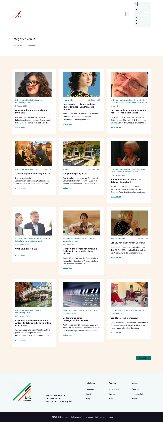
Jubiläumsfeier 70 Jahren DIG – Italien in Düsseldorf (126, 180)
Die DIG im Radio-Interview (124, 318)
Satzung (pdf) (76, 417)
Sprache (38, 100)
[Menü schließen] (136, 4)
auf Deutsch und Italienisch (120, 100)
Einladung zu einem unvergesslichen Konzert (76, 319)
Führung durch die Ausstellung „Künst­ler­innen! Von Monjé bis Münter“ (79, 106)
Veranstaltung (20, 102)
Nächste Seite (143, 358)
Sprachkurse (114, 389)
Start (140, 9)
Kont (134, 399)
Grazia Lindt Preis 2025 (27, 249)
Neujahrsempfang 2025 (75, 173)
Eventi (88, 394)
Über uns (135, 389)
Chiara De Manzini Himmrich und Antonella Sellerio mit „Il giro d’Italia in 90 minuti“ (33, 323)
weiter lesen (20, 127)
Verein (28, 102)
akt (137, 399)
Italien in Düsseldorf (22, 100)
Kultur (32, 100)
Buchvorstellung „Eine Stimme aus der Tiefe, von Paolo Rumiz (128, 111)
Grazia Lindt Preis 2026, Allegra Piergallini (31, 111)
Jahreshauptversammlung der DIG (32, 173)
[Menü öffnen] (127, 14)
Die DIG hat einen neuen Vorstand (128, 243)
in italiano (134, 100)
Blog (88, 399)
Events (112, 394)
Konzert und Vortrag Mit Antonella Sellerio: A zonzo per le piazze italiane (80, 251)
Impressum (88, 417)
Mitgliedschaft (137, 394)
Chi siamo (90, 389)
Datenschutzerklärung (104, 417)
